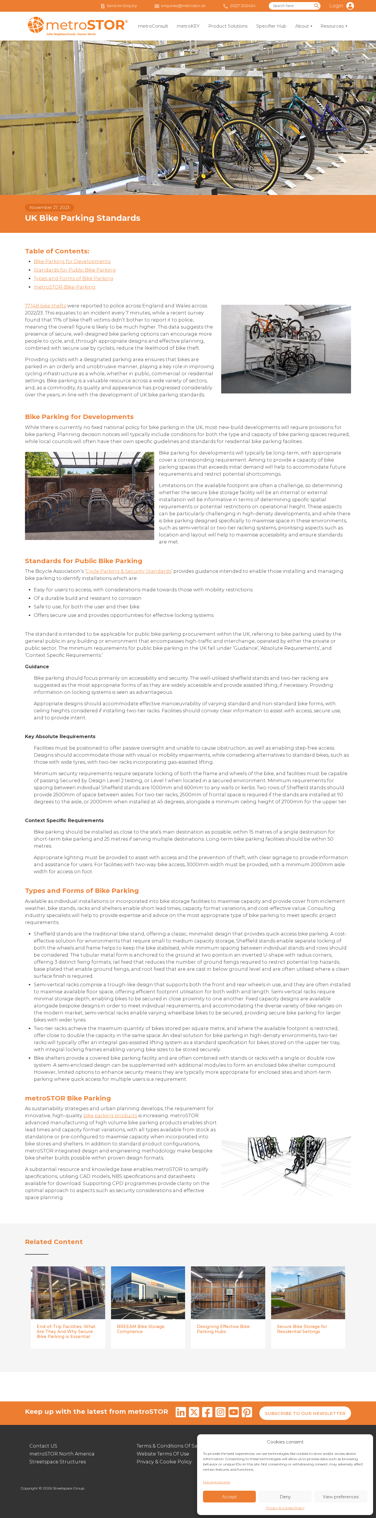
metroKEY (188, 26)
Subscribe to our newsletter (305, 1413)
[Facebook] (207, 1413)
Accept (229, 1497)
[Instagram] (220, 1413)
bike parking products (110, 1115)
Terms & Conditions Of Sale (169, 1446)
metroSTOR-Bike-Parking (64, 287)
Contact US (43, 1446)
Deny (285, 1497)
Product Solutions (227, 26)
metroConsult (153, 26)
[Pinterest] (247, 1413)
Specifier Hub (271, 26)
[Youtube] (234, 1413)
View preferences (341, 1497)
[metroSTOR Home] (78, 26)
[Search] (316, 6)
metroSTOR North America (62, 1454)
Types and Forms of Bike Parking (73, 278)
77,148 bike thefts (45, 306)
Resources (332, 26)
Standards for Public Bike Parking (75, 270)
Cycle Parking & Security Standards (128, 571)
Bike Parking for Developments (72, 261)
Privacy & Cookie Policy (285, 1508)
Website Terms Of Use (163, 1454)
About (302, 26)
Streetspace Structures (57, 1462)
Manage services (216, 1482)
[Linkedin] (181, 1413)
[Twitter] (194, 1413)
